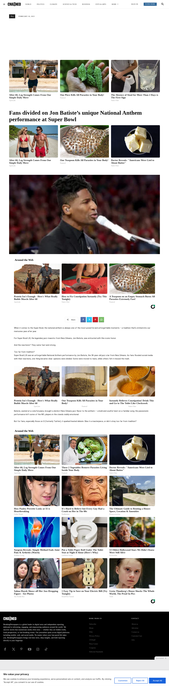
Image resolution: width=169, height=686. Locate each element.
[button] (162, 4)
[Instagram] (37, 649)
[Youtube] (29, 649)
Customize (122, 680)
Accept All (157, 680)
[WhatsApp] (101, 319)
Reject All (140, 680)
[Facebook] (83, 319)
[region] (84, 678)
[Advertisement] (84, 40)
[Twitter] (89, 319)
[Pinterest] (95, 319)
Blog (12, 16)
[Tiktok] (46, 649)
